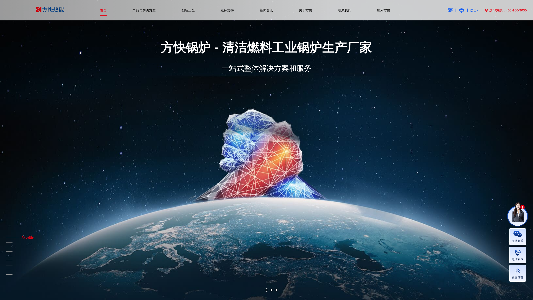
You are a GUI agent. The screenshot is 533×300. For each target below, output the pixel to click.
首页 (103, 10)
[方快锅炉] (9, 237)
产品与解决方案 (144, 10)
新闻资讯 (266, 10)
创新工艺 (188, 10)
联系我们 (344, 10)
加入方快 (383, 10)
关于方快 (305, 10)
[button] (266, 290)
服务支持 (227, 10)
